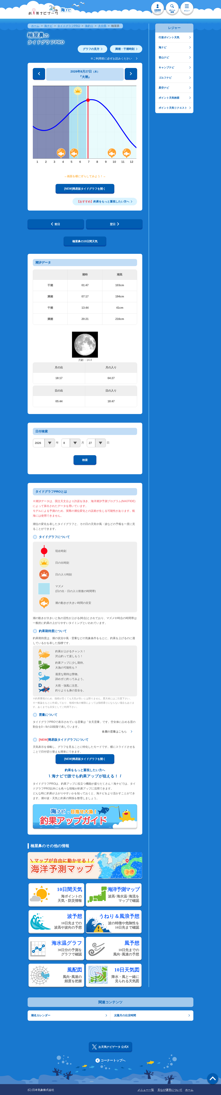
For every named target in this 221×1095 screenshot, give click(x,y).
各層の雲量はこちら (114, 731)
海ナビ (48, 25)
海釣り (89, 25)
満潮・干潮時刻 (124, 48)
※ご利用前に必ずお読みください (111, 58)
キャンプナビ (166, 67)
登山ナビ (164, 57)
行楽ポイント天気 (169, 37)
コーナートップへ (113, 1060)
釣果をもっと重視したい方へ (103, 201)
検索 (85, 459)
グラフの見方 (91, 48)
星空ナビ (164, 87)
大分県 (102, 25)
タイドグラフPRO (68, 25)
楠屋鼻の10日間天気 (85, 241)
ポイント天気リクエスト (173, 107)
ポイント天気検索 (169, 97)
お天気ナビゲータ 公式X (113, 1046)
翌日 (113, 224)
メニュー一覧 (145, 1089)
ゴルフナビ (165, 77)
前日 (57, 224)
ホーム (35, 25)
